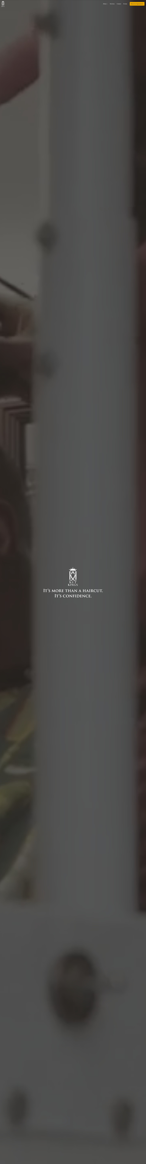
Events (125, 4)
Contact (119, 4)
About (104, 4)
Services (112, 4)
